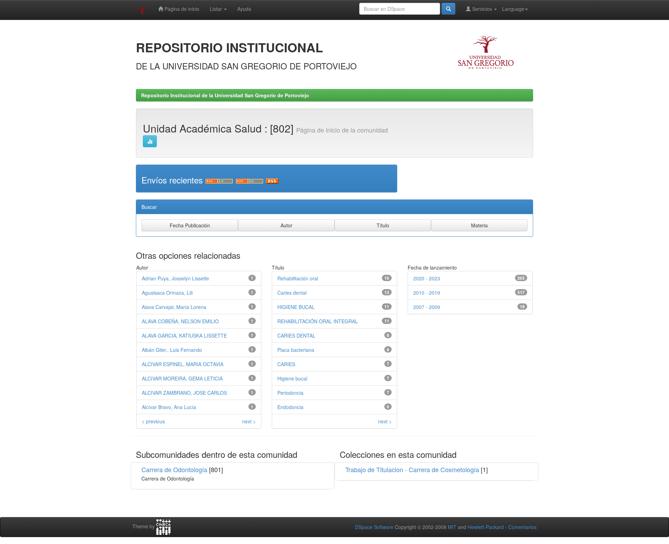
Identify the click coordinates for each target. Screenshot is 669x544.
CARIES (286, 364)
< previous (153, 421)
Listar (216, 8)
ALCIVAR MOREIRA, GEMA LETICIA (182, 378)
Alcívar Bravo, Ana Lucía (169, 406)
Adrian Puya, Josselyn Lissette (175, 278)
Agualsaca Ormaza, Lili (167, 292)
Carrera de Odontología (174, 469)
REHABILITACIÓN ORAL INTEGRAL (317, 321)
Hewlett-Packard (486, 526)
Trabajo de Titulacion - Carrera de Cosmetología (412, 469)
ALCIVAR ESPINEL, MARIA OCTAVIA (182, 364)
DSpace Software (374, 526)
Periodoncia (290, 392)
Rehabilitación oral (297, 278)
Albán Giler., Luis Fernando (172, 349)
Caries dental (292, 292)
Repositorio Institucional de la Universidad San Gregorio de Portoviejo (225, 95)
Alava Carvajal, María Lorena (174, 306)
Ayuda (244, 8)
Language (513, 8)
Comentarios (522, 526)
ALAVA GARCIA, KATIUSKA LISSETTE (184, 335)
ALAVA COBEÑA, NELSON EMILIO (180, 321)
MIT (452, 526)
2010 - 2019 (426, 292)
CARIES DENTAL (296, 335)
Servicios (482, 8)
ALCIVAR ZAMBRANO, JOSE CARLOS (184, 392)
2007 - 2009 (426, 306)
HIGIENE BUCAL (296, 306)
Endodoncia (290, 406)
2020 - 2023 (426, 278)
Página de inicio (181, 8)
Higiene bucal (292, 378)
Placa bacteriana (295, 349)
